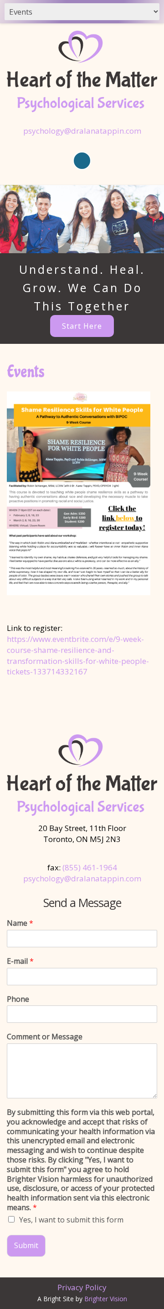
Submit (26, 1245)
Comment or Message (44, 1037)
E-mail (20, 961)
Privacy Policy (82, 1287)
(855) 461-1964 (89, 867)
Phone (18, 999)
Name (20, 923)
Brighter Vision (105, 1298)
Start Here (82, 326)
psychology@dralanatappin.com (82, 130)
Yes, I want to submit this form (71, 1220)
